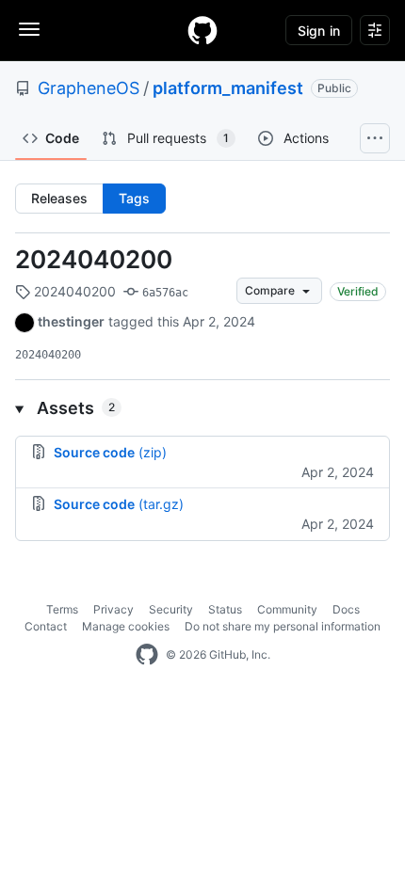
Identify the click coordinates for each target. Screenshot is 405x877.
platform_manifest (228, 88)
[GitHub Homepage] (147, 655)
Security (171, 609)
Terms (62, 609)
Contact (45, 626)
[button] (202, 408)
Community (287, 609)
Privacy (113, 609)
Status (225, 609)
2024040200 (93, 259)
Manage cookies (126, 626)
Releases (59, 198)
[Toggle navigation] (29, 29)
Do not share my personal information (283, 626)
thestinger (71, 321)
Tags (134, 198)
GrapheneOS (88, 88)
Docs (346, 609)
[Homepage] (202, 30)
